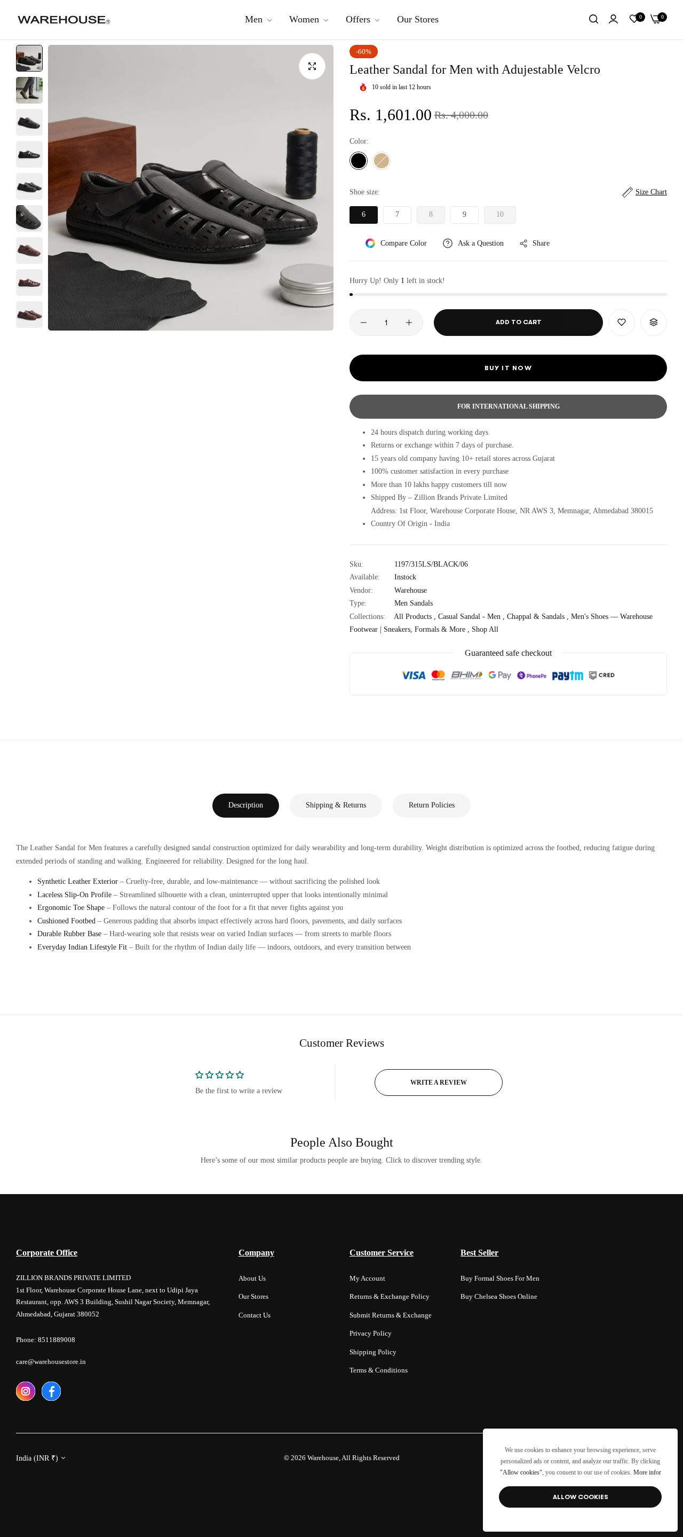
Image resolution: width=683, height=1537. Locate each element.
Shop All (485, 629)
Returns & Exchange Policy (390, 1296)
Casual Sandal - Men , (471, 617)
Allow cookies (580, 1497)
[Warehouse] (64, 19)
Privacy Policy (371, 1333)
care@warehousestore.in (51, 1362)
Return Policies (432, 805)
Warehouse (410, 590)
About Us (252, 1278)
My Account (367, 1278)
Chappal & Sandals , (538, 617)
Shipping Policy (373, 1352)
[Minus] (363, 322)
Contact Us (255, 1315)
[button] (621, 322)
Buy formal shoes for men (499, 1278)
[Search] (593, 19)
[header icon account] (613, 19)
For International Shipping (508, 406)
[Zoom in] (312, 66)
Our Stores (253, 1296)
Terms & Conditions (379, 1370)
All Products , (415, 617)
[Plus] (409, 322)
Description (245, 805)
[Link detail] (25, 1391)
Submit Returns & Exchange (391, 1315)
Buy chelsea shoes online (498, 1296)
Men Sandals (413, 603)
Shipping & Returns (336, 805)
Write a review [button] (438, 1082)
